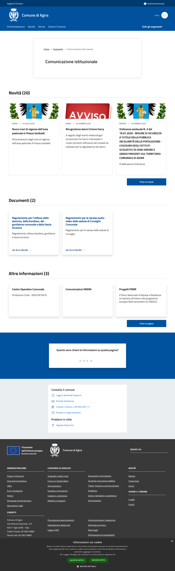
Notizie (122, 123)
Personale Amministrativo (19, 500)
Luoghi (132, 499)
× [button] (172, 541)
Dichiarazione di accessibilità (101, 535)
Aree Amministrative (17, 481)
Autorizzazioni (94, 500)
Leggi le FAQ (53, 530)
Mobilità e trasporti (56, 500)
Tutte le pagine (147, 323)
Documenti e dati (15, 505)
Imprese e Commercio (58, 491)
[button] (87, 566)
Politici (10, 495)
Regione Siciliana (15, 3)
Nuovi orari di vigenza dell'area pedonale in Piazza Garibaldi (30, 131)
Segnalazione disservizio (59, 525)
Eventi (132, 504)
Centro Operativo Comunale (28, 289)
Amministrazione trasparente (101, 520)
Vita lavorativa (54, 486)
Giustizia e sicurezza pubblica (101, 481)
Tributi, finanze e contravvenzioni (103, 485)
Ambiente (92, 490)
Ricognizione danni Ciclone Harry (85, 129)
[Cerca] (164, 15)
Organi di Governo (15, 476)
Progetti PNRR (127, 289)
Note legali (93, 530)
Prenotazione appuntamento (61, 520)
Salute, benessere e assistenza (102, 495)
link (113, 554)
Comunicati (134, 481)
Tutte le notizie (147, 182)
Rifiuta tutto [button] (98, 560)
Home (46, 49)
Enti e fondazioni (15, 491)
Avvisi (15, 123)
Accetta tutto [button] (77, 560)
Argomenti (58, 49)
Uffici (9, 486)
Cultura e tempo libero (58, 481)
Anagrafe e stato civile (58, 476)
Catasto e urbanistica (57, 495)
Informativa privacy (97, 525)
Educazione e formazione (99, 476)
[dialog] (87, 554)
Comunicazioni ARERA (78, 289)
